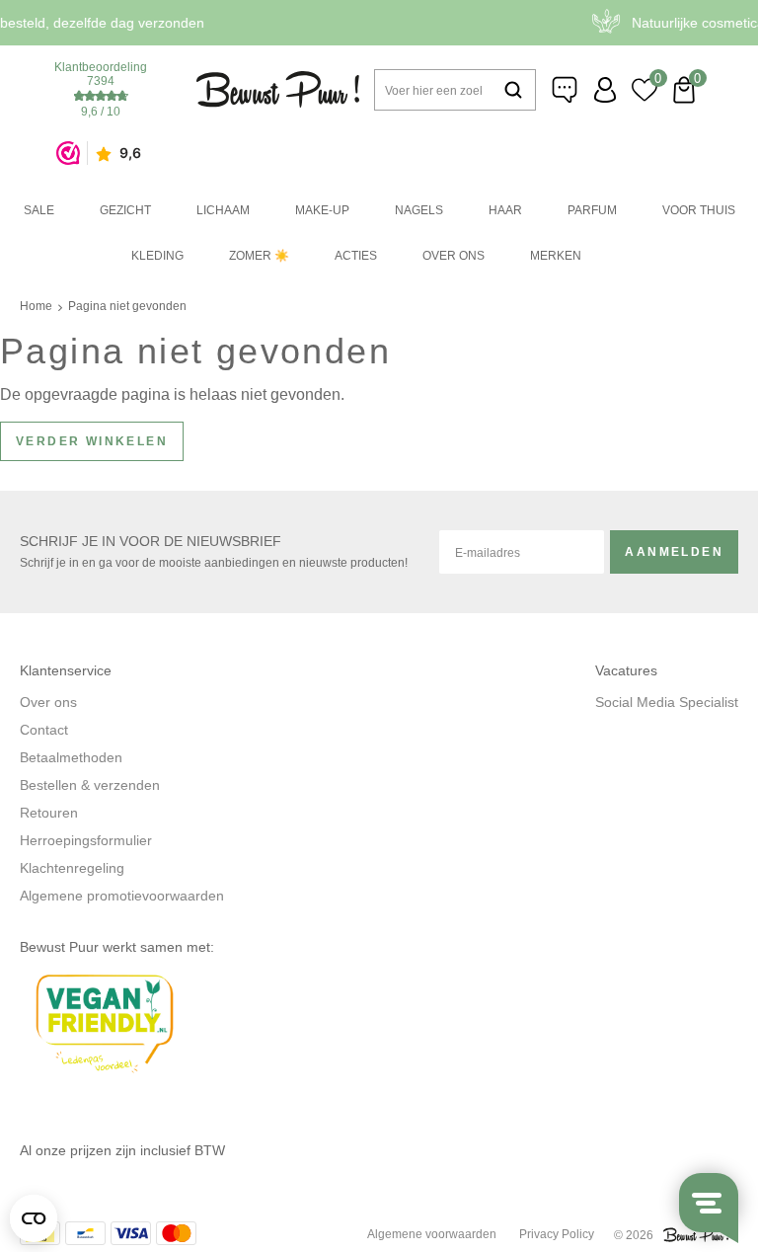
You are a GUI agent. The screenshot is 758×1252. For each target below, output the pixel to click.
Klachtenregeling (72, 868)
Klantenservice (565, 90)
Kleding (157, 256)
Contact (44, 730)
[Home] (277, 89)
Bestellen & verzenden (90, 785)
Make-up (322, 210)
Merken (555, 256)
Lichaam (223, 210)
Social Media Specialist (666, 702)
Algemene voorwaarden (431, 1234)
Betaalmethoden (71, 757)
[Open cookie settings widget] (33, 1218)
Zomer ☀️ (259, 256)
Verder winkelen (92, 441)
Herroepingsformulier (86, 840)
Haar (505, 210)
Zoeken (513, 90)
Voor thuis (698, 210)
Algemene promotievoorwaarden (122, 895)
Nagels (419, 210)
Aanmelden (674, 552)
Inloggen (605, 90)
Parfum (592, 210)
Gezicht (125, 210)
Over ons (453, 256)
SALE (39, 210)
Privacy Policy (556, 1234)
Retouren (49, 813)
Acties (356, 256)
